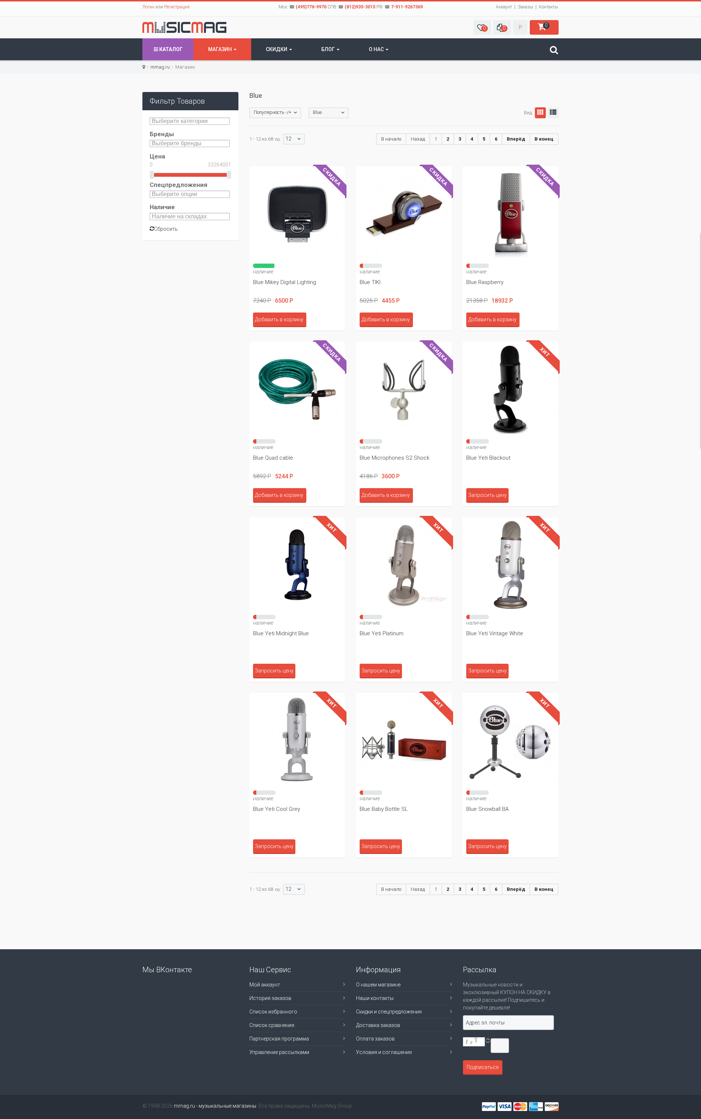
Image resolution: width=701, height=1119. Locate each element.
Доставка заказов (378, 1025)
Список (553, 112)
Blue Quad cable (273, 458)
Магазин (220, 49)
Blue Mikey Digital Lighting (284, 282)
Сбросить (166, 229)
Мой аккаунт (264, 985)
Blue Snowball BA (487, 809)
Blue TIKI (370, 282)
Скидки (277, 49)
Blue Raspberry (484, 282)
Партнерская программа (279, 1039)
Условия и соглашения (384, 1052)
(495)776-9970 (311, 6)
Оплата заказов (375, 1039)
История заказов (270, 998)
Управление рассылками (279, 1052)
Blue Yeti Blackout (488, 458)
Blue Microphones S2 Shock (394, 458)
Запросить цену (487, 495)
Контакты (548, 6)
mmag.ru (160, 67)
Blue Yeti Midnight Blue (281, 633)
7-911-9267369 (407, 6)
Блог (328, 49)
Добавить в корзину (279, 319)
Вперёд (516, 139)
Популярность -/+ (272, 112)
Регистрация (176, 6)
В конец (544, 139)
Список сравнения (271, 1025)
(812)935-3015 (360, 6)
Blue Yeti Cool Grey (276, 809)
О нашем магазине (378, 985)
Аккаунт (504, 6)
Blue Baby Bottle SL (384, 809)
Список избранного (273, 1012)
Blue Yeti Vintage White (494, 633)
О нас (377, 49)
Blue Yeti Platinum (381, 633)
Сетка (540, 112)
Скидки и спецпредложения (389, 1012)
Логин (148, 6)
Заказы (525, 6)
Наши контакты (375, 998)
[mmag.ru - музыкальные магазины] (184, 27)
